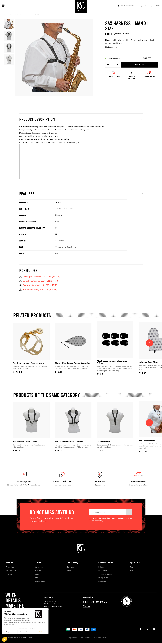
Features (26, 193)
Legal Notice (102, 571)
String (37, 578)
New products (11, 571)
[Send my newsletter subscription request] (129, 512)
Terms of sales (85, 638)
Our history (71, 567)
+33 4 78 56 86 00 (95, 602)
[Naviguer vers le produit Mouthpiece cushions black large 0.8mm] (115, 339)
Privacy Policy (103, 578)
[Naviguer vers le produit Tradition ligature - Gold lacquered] (31, 341)
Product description (37, 119)
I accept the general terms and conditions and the (112, 519)
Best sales (9, 574)
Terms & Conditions (105, 574)
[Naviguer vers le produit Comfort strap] (115, 420)
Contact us (102, 581)
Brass (37, 574)
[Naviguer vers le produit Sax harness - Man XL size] (31, 420)
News (132, 571)
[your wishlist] (151, 6)
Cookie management (99, 638)
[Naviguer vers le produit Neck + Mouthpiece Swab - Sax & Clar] (73, 341)
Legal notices (72, 638)
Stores (69, 571)
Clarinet (38, 571)
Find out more (111, 47)
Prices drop (10, 567)
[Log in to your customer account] (141, 6)
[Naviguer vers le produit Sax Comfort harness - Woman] (73, 420)
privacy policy (97, 521)
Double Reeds (40, 581)
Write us (86, 606)
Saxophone (39, 567)
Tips (131, 567)
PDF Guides (28, 270)
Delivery (101, 567)
